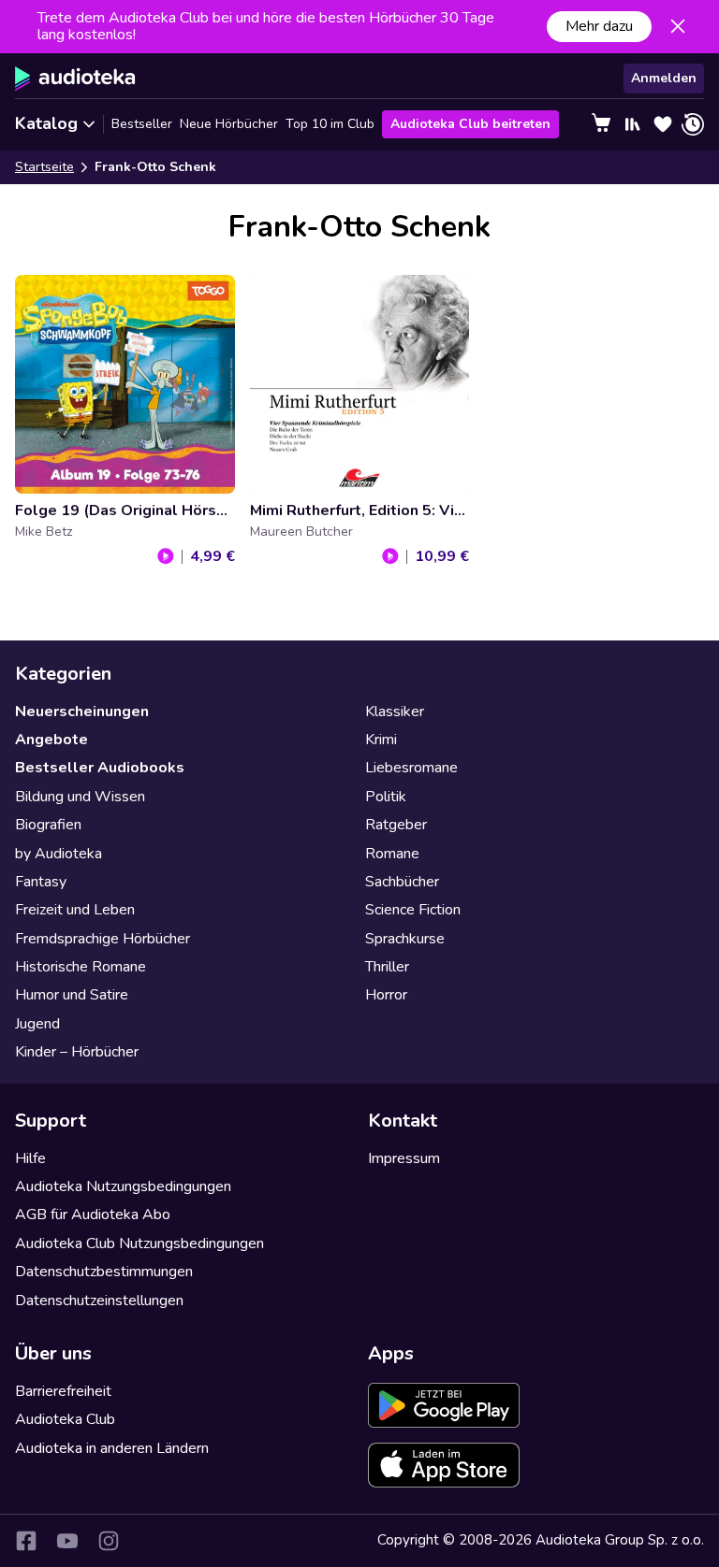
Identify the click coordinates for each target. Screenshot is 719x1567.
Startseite (44, 167)
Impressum (404, 1158)
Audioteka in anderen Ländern (112, 1448)
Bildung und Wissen (80, 796)
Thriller (387, 966)
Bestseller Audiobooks (99, 767)
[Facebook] (26, 1541)
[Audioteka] (75, 78)
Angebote (51, 739)
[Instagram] (108, 1541)
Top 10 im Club (330, 124)
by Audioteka (58, 853)
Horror (386, 995)
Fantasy (40, 881)
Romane (392, 853)
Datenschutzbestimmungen (104, 1271)
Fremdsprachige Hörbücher (102, 938)
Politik (385, 796)
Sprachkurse (405, 938)
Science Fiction (413, 909)
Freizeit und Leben (75, 909)
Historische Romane (80, 966)
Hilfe (30, 1158)
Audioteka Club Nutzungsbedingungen (139, 1243)
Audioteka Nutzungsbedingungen (123, 1186)
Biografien (48, 824)
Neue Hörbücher (229, 124)
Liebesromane (411, 767)
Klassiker (394, 711)
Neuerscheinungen (82, 711)
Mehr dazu (599, 26)
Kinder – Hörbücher (77, 1052)
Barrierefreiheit (63, 1391)
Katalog (46, 123)
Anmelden (664, 78)
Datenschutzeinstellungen (99, 1300)
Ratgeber (396, 824)
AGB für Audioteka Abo (92, 1214)
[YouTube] (67, 1541)
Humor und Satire (71, 995)
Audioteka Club (65, 1419)
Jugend (37, 1024)
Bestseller (141, 124)
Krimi (381, 739)
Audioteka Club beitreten (470, 124)
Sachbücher (402, 881)
